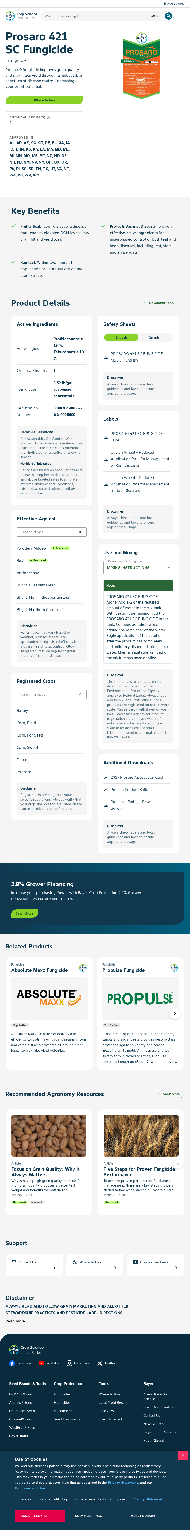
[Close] (183, 1455)
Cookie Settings (88, 1515)
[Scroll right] (175, 1013)
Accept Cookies (34, 1515)
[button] (80, 532)
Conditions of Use (30, 1488)
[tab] (121, 337)
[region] (95, 1490)
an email (146, 732)
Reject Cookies (143, 1515)
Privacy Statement (123, 1482)
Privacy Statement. (148, 1499)
